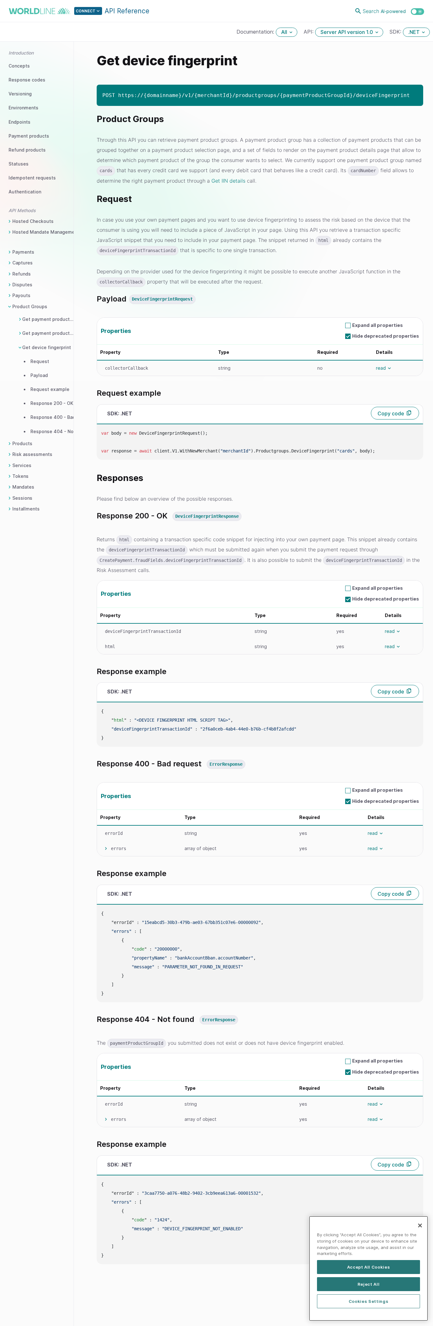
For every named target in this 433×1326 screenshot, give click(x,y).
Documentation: (256, 32)
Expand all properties (377, 325)
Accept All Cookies (368, 1267)
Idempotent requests (32, 177)
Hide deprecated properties (385, 336)
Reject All (369, 1284)
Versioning (20, 93)
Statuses (19, 163)
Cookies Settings (369, 1301)
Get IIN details (228, 181)
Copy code (391, 413)
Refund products (27, 150)
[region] (368, 1268)
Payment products (29, 136)
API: (309, 32)
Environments (23, 107)
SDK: (396, 32)
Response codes (27, 79)
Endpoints (19, 122)
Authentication (25, 191)
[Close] (420, 1225)
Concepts (19, 65)
